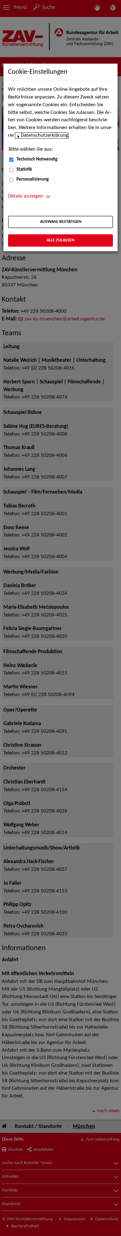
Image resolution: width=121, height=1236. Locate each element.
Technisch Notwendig (36, 159)
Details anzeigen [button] (25, 196)
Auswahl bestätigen (60, 221)
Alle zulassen (60, 240)
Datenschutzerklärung (44, 135)
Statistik (24, 169)
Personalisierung (32, 179)
